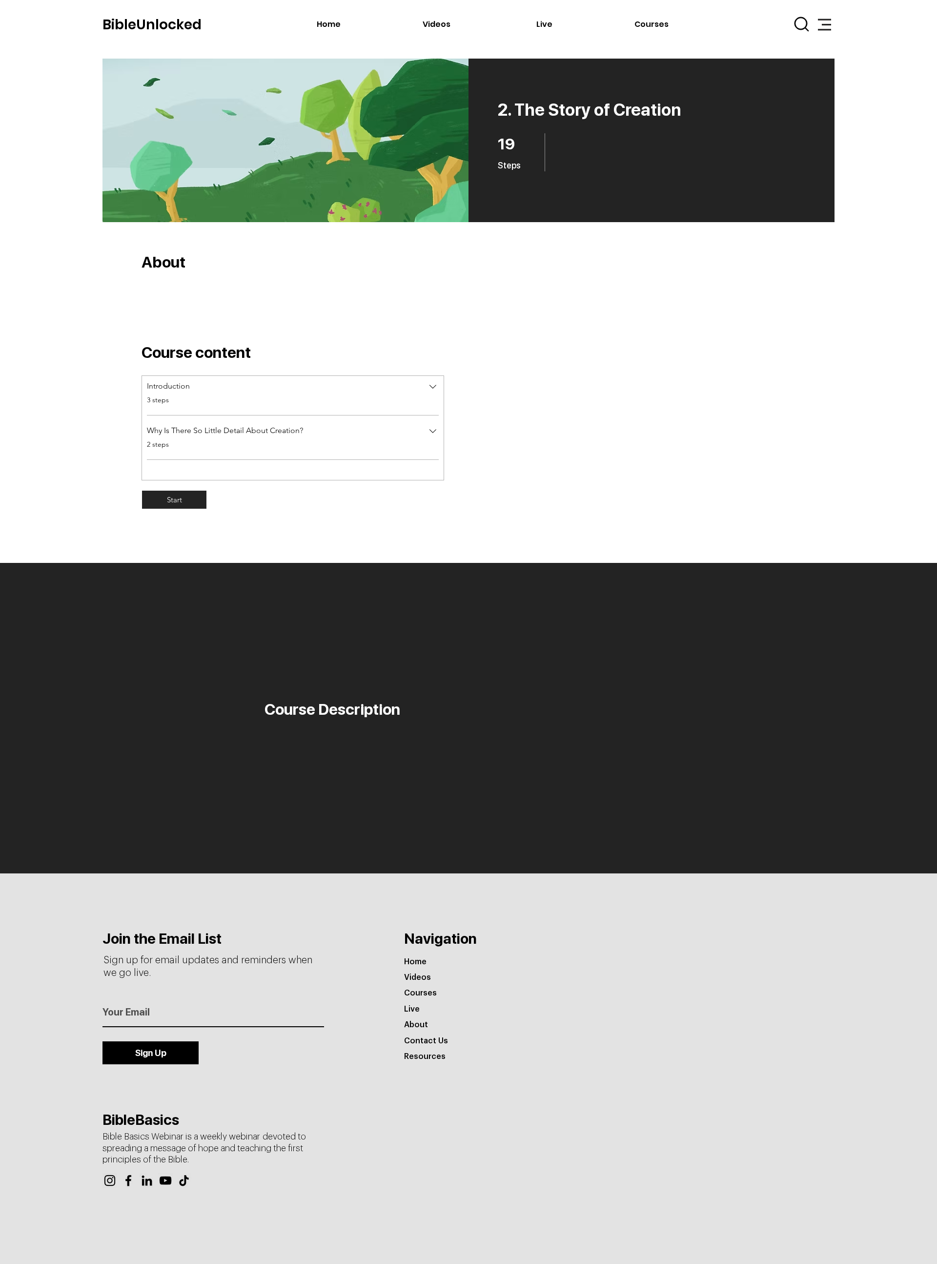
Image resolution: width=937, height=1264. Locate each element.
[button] (824, 24)
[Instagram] (109, 1180)
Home (415, 962)
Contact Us (426, 1041)
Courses (420, 993)
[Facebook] (128, 1180)
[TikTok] (184, 1180)
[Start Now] (63, 23)
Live (412, 1009)
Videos (417, 977)
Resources (425, 1056)
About (416, 1025)
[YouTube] (165, 1180)
